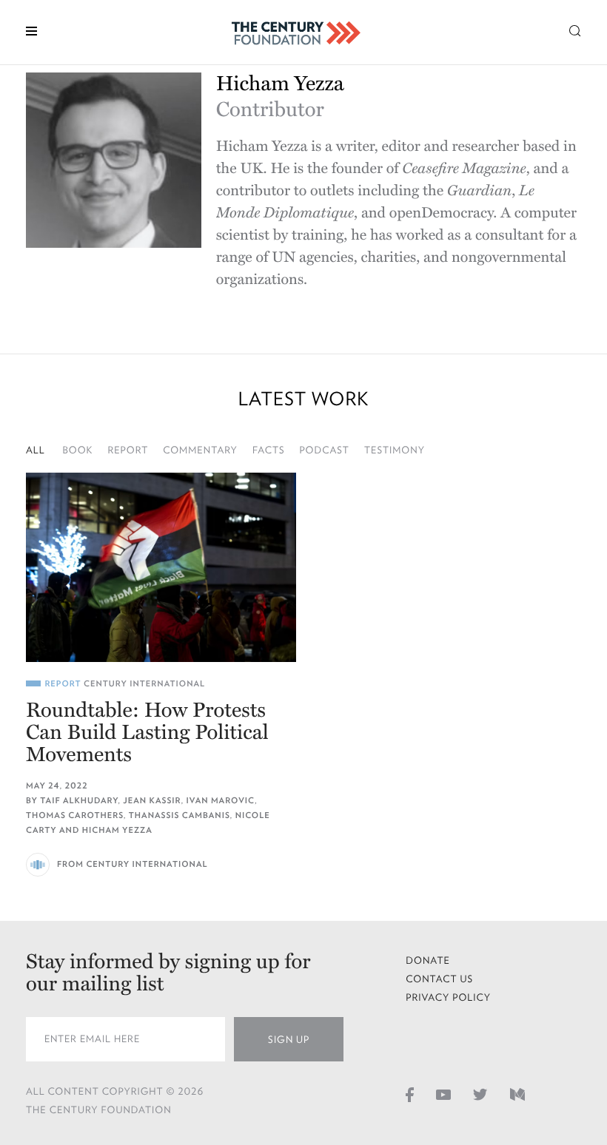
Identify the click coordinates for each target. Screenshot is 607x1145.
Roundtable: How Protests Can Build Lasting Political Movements (147, 732)
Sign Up (288, 1039)
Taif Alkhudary (79, 800)
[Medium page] (517, 1095)
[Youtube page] (443, 1095)
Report (127, 450)
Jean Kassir (152, 800)
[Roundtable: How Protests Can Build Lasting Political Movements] (161, 567)
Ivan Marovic (221, 800)
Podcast (324, 450)
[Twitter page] (480, 1095)
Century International (144, 684)
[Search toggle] (575, 30)
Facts (268, 450)
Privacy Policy (448, 997)
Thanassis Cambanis (179, 815)
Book (78, 450)
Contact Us (439, 978)
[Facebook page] (410, 1095)
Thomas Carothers (75, 815)
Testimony (394, 450)
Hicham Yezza (117, 830)
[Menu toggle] (31, 30)
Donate (428, 960)
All (35, 450)
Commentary (200, 450)
